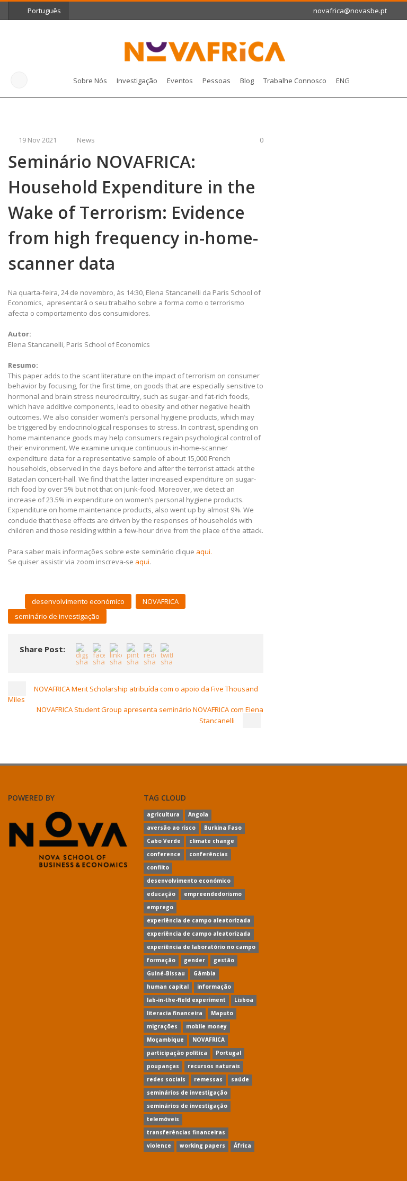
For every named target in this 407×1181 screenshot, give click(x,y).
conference (164, 854)
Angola (198, 814)
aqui (142, 561)
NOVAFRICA (161, 601)
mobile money (206, 1026)
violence (159, 1145)
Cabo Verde (164, 841)
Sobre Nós (90, 80)
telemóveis (163, 1119)
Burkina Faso (223, 827)
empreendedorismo (213, 894)
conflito (158, 867)
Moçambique (165, 1039)
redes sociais (166, 1079)
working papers (202, 1145)
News (86, 140)
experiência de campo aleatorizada (199, 920)
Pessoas (216, 80)
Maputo (222, 1013)
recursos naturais (214, 1066)
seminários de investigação (187, 1092)
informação (214, 986)
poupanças (163, 1066)
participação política (177, 1052)
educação (161, 894)
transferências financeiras (186, 1132)
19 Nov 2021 (38, 140)
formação (161, 960)
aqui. (204, 551)
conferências (208, 854)
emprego (160, 907)
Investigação (137, 80)
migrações (162, 1026)
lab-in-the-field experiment (186, 1000)
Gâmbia (204, 973)
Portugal (228, 1052)
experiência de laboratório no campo (201, 947)
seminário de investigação (57, 616)
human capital (168, 986)
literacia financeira (174, 1013)
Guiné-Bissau (166, 973)
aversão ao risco (171, 827)
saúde (240, 1079)
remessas (208, 1079)
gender (194, 960)
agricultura (163, 814)
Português (44, 10)
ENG (343, 80)
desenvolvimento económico (78, 601)
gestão (224, 960)
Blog (247, 80)
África (242, 1145)
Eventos (180, 80)
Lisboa (243, 1000)
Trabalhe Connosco (294, 80)
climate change (211, 841)
